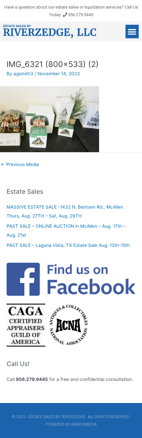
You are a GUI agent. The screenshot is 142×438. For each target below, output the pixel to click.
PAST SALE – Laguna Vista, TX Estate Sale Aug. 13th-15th (68, 245)
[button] (132, 31)
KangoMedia (83, 424)
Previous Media (20, 164)
